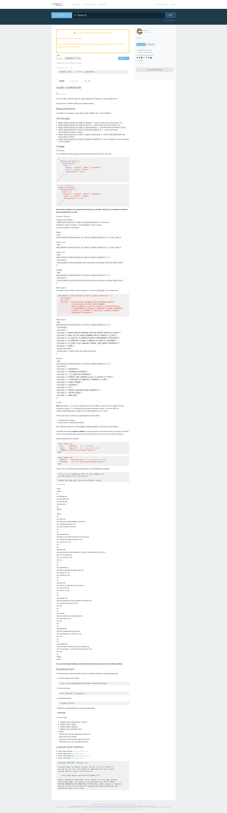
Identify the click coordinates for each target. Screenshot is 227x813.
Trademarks (61, 807)
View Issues (150, 44)
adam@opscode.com (78, 753)
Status (138, 809)
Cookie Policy (121, 809)
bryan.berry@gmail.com (80, 751)
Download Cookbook (154, 70)
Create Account (162, 4)
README (61, 81)
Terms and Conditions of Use (101, 809)
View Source (141, 44)
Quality (87, 81)
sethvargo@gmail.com (77, 758)
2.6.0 (72, 58)
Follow (125, 58)
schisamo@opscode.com (82, 756)
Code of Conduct (88, 809)
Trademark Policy (130, 809)
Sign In (173, 4)
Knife (70, 67)
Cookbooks (76, 4)
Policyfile (59, 67)
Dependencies (74, 81)
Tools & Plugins (89, 4)
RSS (58, 55)
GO (170, 15)
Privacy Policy (113, 809)
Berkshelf (65, 67)
